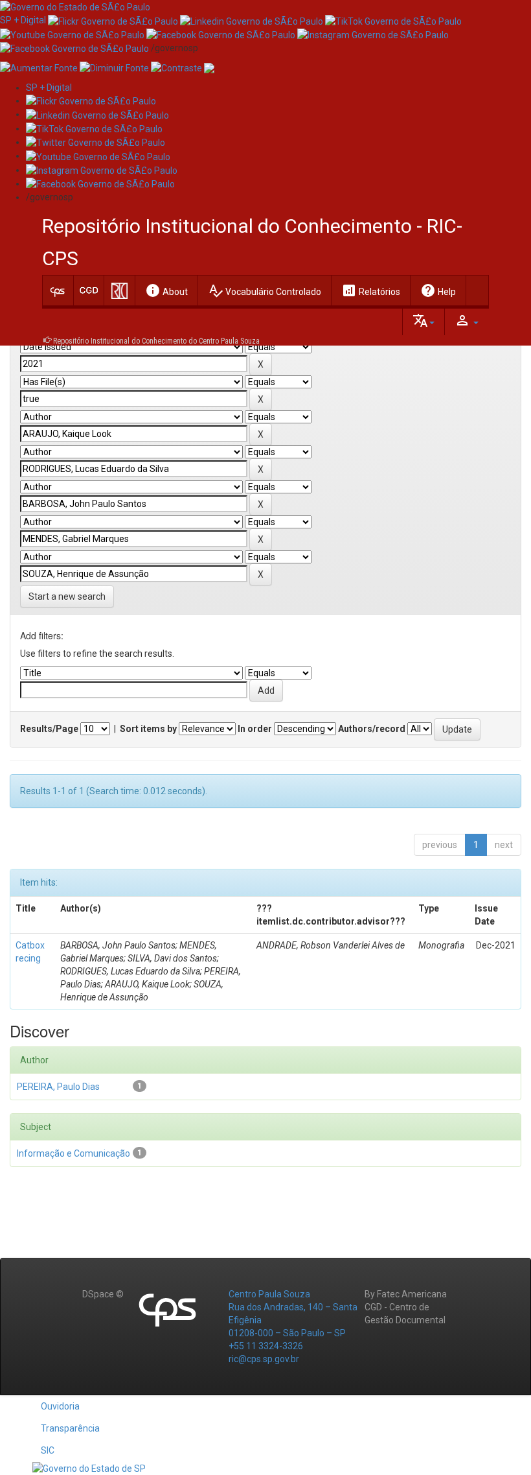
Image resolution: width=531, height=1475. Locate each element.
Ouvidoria (60, 1406)
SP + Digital (23, 20)
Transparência (70, 1428)
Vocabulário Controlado (264, 290)
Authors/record (371, 729)
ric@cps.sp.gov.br (264, 1359)
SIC (47, 1450)
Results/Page (49, 729)
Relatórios (370, 290)
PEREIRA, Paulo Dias (58, 1086)
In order (255, 729)
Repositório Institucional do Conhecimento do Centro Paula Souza (156, 341)
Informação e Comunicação (73, 1153)
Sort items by (148, 729)
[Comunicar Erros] (209, 67)
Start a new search (67, 596)
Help (438, 290)
